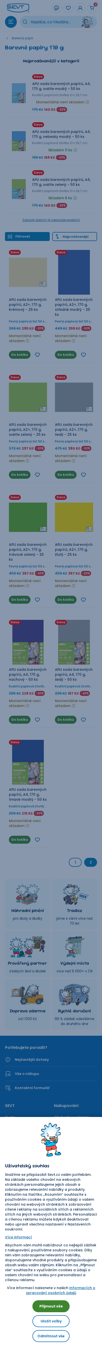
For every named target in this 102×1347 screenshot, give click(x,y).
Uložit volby (51, 1321)
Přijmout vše (51, 1306)
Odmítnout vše (51, 1336)
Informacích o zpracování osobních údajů (60, 1290)
